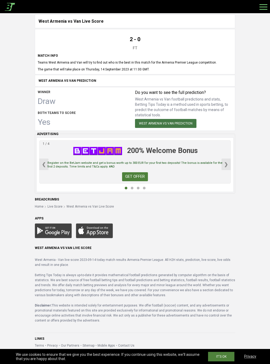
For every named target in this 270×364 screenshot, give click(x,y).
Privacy (52, 345)
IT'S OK (221, 356)
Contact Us (126, 345)
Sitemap (88, 345)
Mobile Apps (106, 345)
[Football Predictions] (9, 6)
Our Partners (70, 345)
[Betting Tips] (53, 230)
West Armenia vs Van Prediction (165, 123)
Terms (39, 345)
